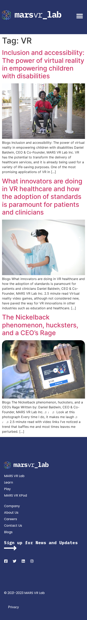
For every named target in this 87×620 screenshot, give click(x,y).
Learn (8, 482)
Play (7, 489)
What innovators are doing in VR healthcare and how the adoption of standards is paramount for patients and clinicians (42, 196)
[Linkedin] (23, 561)
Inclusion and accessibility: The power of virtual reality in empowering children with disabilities (43, 64)
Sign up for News (25, 542)
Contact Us (13, 525)
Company (12, 506)
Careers (10, 519)
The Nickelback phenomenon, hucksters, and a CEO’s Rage (40, 325)
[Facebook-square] (6, 561)
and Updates (62, 542)
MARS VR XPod (15, 495)
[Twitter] (14, 561)
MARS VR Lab (14, 476)
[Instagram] (32, 561)
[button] (79, 16)
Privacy (13, 607)
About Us (11, 512)
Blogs (8, 532)
